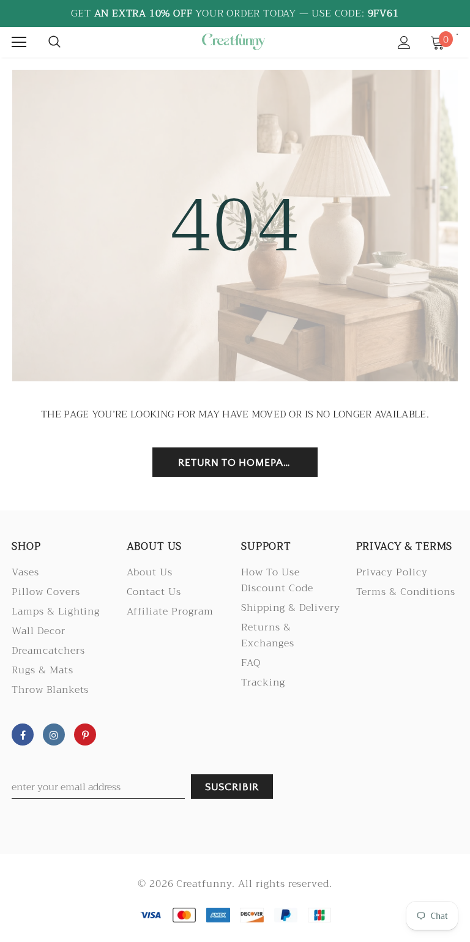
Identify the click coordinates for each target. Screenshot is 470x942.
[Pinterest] (85, 734)
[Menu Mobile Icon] (19, 42)
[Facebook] (23, 734)
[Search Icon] (54, 42)
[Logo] (233, 41)
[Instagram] (54, 734)
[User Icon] (404, 42)
